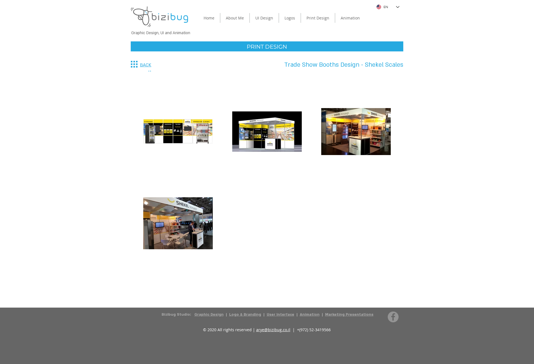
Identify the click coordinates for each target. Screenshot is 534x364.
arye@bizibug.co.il (273, 329)
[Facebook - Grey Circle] (393, 316)
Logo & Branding (245, 314)
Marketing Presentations (349, 314)
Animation (310, 314)
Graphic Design (209, 314)
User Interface (280, 314)
